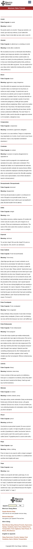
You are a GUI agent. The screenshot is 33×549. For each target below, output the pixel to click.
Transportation (23, 539)
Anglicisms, (18, 528)
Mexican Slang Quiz (7, 516)
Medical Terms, (26, 527)
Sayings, (4, 527)
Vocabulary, (10, 527)
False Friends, (26, 528)
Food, (13, 528)
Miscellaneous (11, 530)
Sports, (11, 539)
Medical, (16, 539)
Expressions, (28, 525)
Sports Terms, (18, 527)
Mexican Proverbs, (19, 525)
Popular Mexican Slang (8, 511)
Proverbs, (17, 537)
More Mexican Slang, (8, 525)
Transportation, (6, 528)
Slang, (4, 537)
